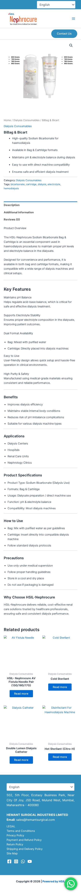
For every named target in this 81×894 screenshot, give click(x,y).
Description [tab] (12, 205)
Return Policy (15, 844)
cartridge (31, 184)
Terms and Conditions (21, 831)
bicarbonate (18, 184)
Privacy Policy (15, 835)
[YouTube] (29, 861)
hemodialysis (11, 188)
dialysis (42, 184)
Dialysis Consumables (26, 120)
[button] (64, 33)
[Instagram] (16, 861)
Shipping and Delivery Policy (25, 849)
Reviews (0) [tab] (12, 219)
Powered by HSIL (53, 881)
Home (7, 120)
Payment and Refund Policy (24, 840)
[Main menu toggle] (73, 18)
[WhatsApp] (23, 861)
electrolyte (54, 184)
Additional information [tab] (19, 212)
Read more (21, 693)
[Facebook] (9, 861)
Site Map (12, 853)
